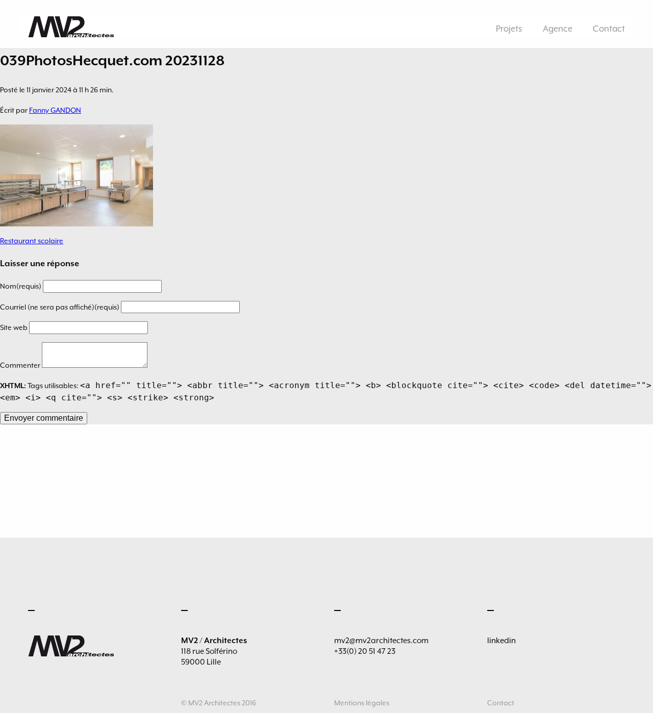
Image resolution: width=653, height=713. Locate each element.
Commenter (21, 365)
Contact (609, 29)
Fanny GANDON (55, 110)
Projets (509, 29)
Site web (14, 327)
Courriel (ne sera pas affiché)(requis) (60, 307)
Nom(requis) (21, 286)
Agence (557, 29)
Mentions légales (361, 703)
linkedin (501, 640)
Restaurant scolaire (31, 241)
